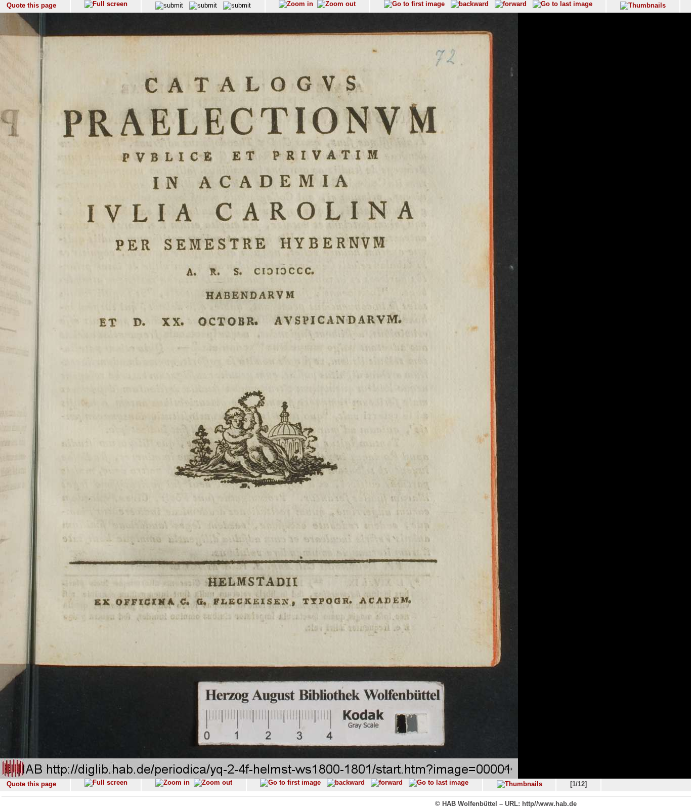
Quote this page (31, 5)
